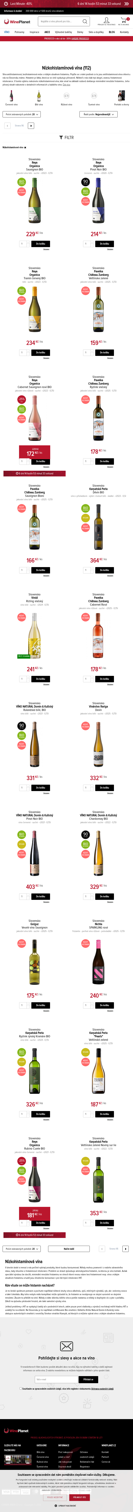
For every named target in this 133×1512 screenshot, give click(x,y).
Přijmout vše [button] (79, 1497)
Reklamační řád (87, 1462)
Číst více (66, 85)
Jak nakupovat (65, 1462)
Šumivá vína (42, 1467)
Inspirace (34, 32)
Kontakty (124, 32)
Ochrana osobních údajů (102, 1389)
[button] (66, 1506)
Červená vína (43, 1457)
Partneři (105, 1457)
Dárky (80, 32)
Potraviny (19, 32)
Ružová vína (42, 1462)
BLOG (112, 32)
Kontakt (105, 1452)
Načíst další (69, 1249)
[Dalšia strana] (31, 126)
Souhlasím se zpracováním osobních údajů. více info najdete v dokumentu (68, 1389)
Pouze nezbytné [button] (55, 1497)
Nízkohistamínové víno (13, 147)
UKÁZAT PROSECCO (80, 38)
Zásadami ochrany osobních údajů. (76, 1490)
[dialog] (66, 1491)
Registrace (85, 1467)
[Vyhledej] (85, 21)
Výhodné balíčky (63, 32)
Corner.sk (106, 1462)
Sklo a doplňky (96, 32)
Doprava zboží (64, 1467)
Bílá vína (40, 1452)
